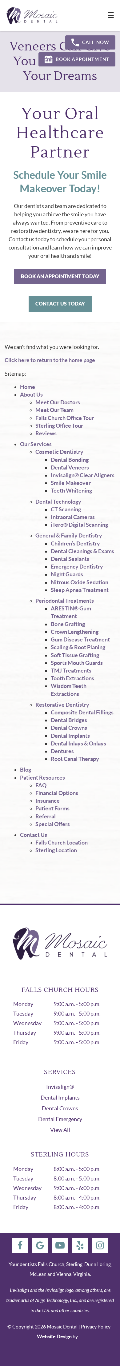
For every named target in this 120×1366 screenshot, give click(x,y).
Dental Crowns (69, 728)
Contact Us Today (60, 303)
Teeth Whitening (71, 490)
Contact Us (33, 835)
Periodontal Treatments (64, 600)
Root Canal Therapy (75, 759)
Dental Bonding (70, 460)
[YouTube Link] (60, 1245)
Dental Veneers (70, 467)
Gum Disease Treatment (80, 639)
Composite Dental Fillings (82, 712)
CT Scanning (66, 509)
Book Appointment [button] (82, 59)
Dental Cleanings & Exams (82, 551)
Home (27, 387)
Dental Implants (70, 736)
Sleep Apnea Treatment (80, 590)
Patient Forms (52, 808)
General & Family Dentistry (68, 535)
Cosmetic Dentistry (59, 452)
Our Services (36, 444)
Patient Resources (42, 777)
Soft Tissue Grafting (75, 655)
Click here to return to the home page (50, 360)
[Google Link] (40, 1245)
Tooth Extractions (72, 678)
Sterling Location (56, 850)
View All (60, 1130)
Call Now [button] (95, 42)
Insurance (47, 800)
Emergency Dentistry (77, 566)
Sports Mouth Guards (77, 663)
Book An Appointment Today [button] (60, 276)
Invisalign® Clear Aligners (82, 475)
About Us (31, 394)
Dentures (62, 751)
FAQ (40, 785)
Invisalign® (60, 1087)
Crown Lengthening (74, 632)
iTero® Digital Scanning (79, 524)
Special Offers (52, 824)
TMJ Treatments (71, 670)
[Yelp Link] (80, 1245)
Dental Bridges (69, 720)
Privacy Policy (95, 1326)
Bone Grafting (68, 624)
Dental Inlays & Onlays (78, 743)
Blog (25, 769)
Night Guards (67, 574)
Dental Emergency (60, 1119)
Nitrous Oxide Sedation (79, 582)
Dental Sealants (70, 559)
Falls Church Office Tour (64, 418)
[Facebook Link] (20, 1245)
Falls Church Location (61, 842)
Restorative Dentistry (62, 704)
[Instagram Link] (100, 1245)
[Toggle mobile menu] (111, 15)
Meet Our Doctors (57, 402)
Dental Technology (58, 501)
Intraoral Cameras (73, 517)
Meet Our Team (54, 410)
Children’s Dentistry (75, 543)
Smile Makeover (71, 483)
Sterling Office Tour (59, 425)
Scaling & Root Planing (78, 647)
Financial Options (56, 793)
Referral (45, 816)
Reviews (46, 433)
